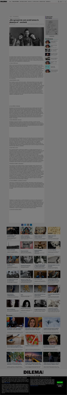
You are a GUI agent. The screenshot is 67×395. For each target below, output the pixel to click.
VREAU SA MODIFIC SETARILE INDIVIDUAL (60, 385)
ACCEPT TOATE (59, 382)
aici (7, 389)
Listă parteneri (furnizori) (34, 385)
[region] (33, 385)
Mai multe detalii (7, 382)
